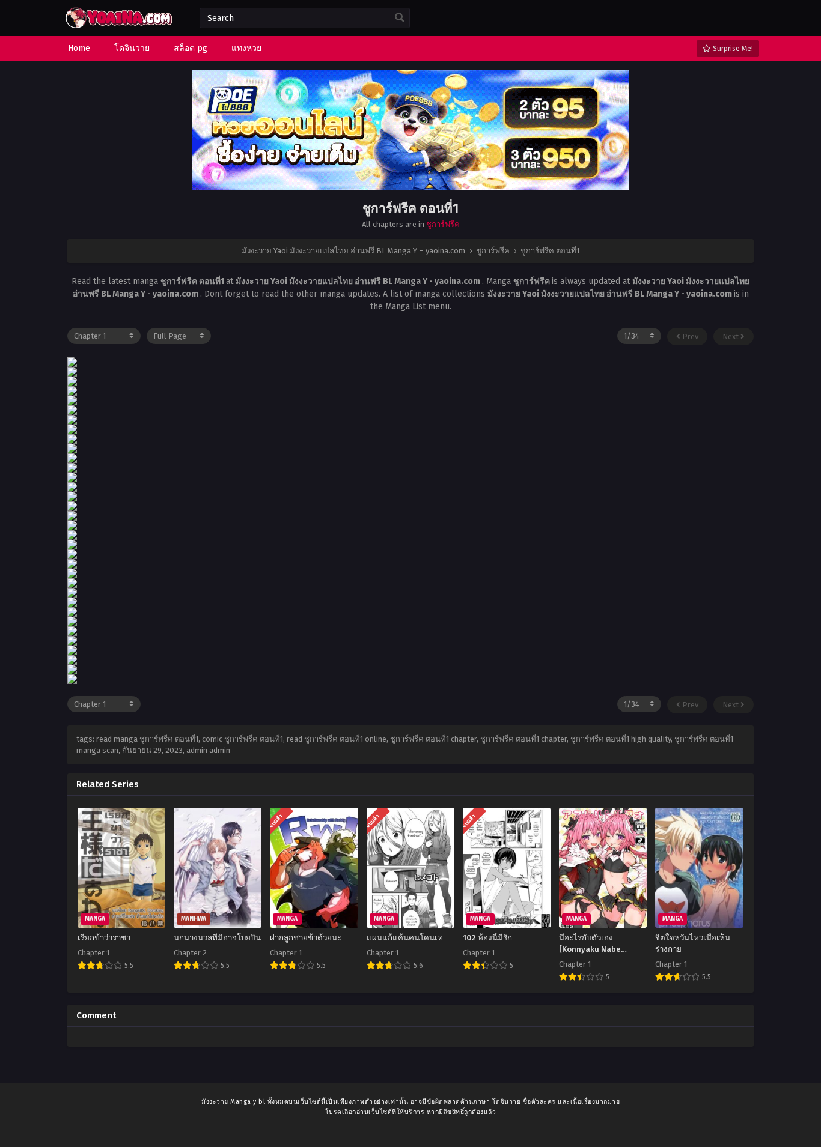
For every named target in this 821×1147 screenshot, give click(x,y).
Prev (689, 336)
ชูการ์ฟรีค (443, 224)
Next (731, 336)
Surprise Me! (732, 48)
